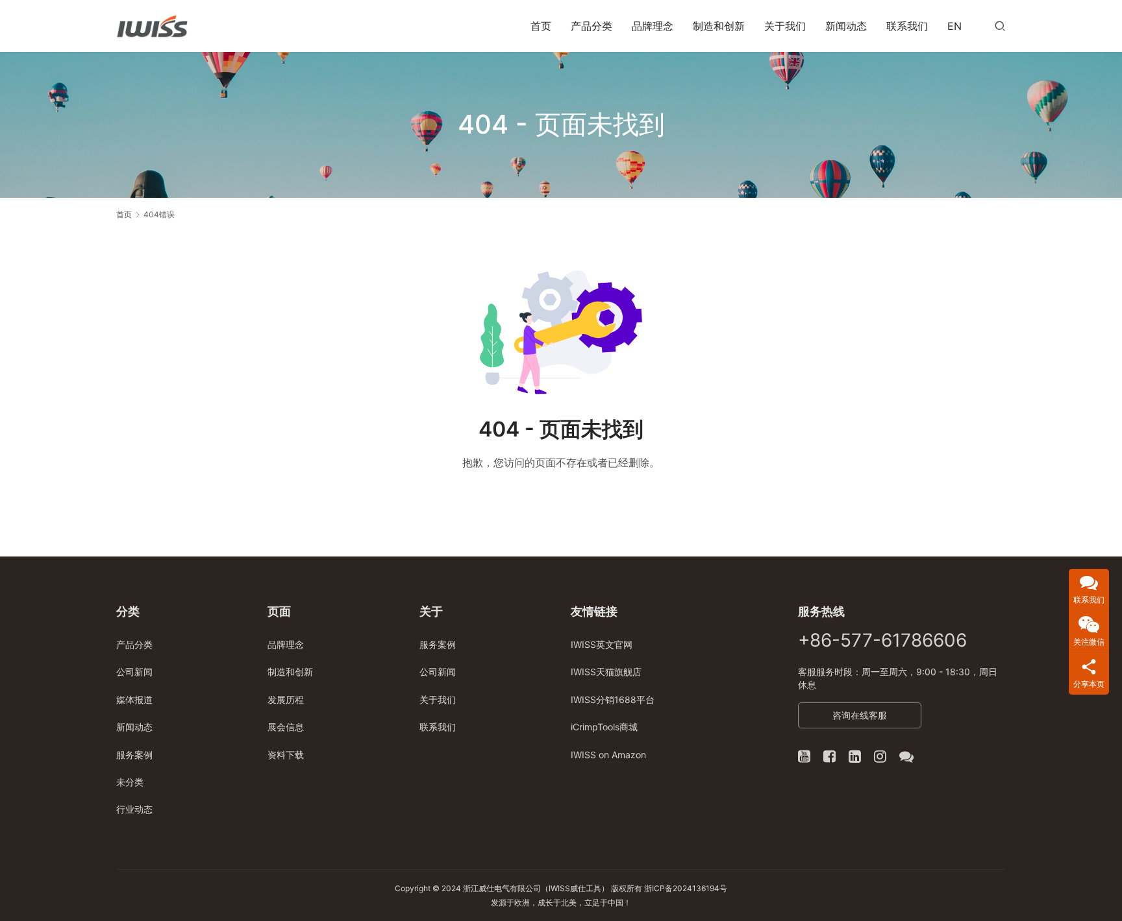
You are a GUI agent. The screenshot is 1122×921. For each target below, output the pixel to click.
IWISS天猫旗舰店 (606, 671)
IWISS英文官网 (601, 644)
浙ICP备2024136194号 (685, 888)
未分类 (129, 781)
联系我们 (907, 25)
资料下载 (286, 754)
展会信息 (286, 726)
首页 (540, 25)
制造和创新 (719, 25)
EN (954, 25)
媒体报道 (134, 699)
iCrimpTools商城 (604, 726)
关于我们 (785, 25)
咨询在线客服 (859, 715)
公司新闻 (134, 671)
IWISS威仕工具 (575, 888)
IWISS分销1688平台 (612, 699)
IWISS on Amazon (608, 754)
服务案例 (134, 754)
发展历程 (286, 699)
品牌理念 (652, 25)
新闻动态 (846, 25)
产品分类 (591, 25)
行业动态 (134, 809)
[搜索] (1000, 25)
